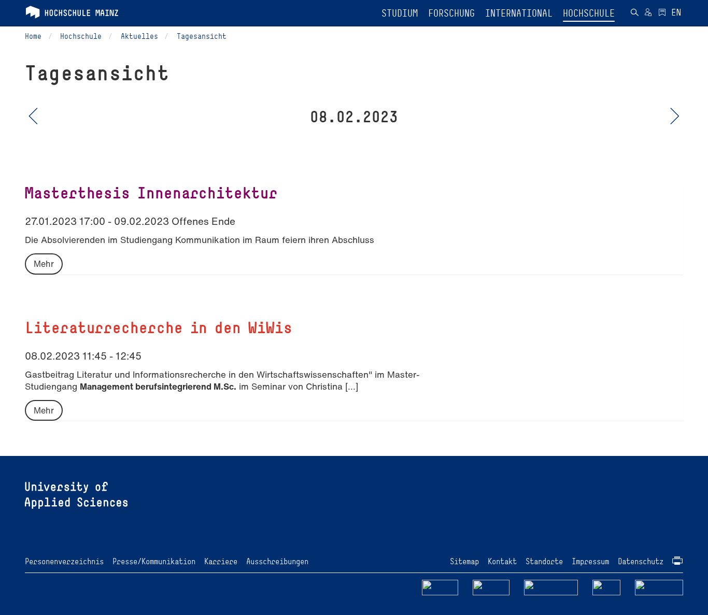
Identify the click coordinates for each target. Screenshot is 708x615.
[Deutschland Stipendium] (440, 587)
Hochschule (81, 36)
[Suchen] (634, 13)
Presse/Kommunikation (153, 561)
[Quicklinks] (662, 13)
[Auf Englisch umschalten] (676, 13)
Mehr (44, 264)
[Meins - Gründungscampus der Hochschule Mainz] (491, 587)
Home (33, 36)
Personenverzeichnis (64, 561)
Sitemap (464, 561)
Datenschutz (640, 561)
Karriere (220, 561)
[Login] (648, 13)
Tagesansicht (201, 36)
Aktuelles (139, 36)
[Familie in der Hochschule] (659, 587)
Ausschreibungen (277, 561)
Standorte (544, 561)
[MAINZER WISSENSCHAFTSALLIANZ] (551, 587)
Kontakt (502, 561)
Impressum (590, 561)
